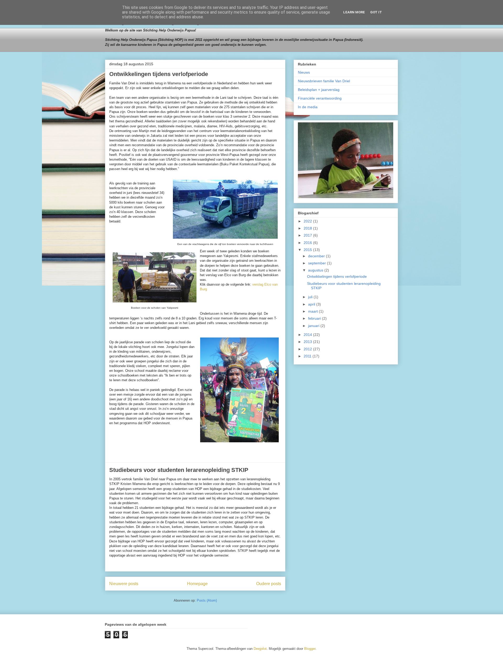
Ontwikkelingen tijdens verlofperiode (158, 74)
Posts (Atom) (207, 600)
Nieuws (304, 72)
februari (315, 318)
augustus (316, 270)
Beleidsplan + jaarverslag (319, 90)
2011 (308, 356)
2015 (308, 250)
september (317, 263)
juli (311, 297)
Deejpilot (260, 649)
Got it (376, 12)
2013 (308, 342)
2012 (308, 349)
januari (314, 326)
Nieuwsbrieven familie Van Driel (324, 81)
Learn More (354, 12)
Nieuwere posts (123, 583)
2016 (308, 243)
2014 (308, 335)
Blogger (309, 649)
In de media (308, 107)
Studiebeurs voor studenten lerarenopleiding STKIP (178, 470)
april (312, 304)
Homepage (197, 583)
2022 (308, 221)
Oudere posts (268, 583)
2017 (308, 235)
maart (313, 311)
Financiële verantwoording (320, 98)
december (317, 256)
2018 (308, 228)
